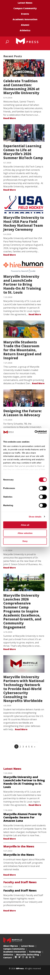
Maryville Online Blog (27, 954)
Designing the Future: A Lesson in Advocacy (22, 413)
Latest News (25, 2)
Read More (9, 118)
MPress (20, 968)
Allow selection (25, 533)
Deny (25, 541)
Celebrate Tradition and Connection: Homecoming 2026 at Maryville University (21, 87)
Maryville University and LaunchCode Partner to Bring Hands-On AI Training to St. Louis (22, 284)
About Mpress (10, 946)
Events (25, 13)
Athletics (25, 30)
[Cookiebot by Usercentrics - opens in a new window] (35, 432)
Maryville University (12, 940)
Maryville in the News (18, 846)
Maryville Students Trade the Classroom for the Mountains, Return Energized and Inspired (22, 350)
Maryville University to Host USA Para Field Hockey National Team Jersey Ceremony (23, 223)
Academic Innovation (25, 19)
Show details (35, 516)
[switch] (43, 488)
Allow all (25, 525)
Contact (7, 957)
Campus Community (25, 8)
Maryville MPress (27, 41)
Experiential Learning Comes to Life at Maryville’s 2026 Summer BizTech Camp (23, 152)
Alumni (25, 24)
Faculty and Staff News (20, 882)
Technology (35, 951)
